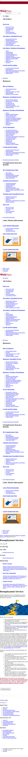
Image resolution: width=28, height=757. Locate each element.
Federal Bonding (9, 44)
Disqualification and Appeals (12, 175)
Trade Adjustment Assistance (12, 72)
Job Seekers (5, 16)
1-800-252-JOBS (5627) (8, 647)
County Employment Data (11, 249)
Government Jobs (10, 28)
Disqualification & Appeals (12, 132)
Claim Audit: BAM (10, 134)
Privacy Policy (6, 734)
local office (8, 646)
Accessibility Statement (8, 730)
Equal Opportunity (7, 731)
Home (1, 535)
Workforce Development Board (13, 57)
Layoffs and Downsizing (10, 65)
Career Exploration (10, 32)
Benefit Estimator (10, 174)
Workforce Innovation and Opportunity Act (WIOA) (16, 626)
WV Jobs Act (9, 102)
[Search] (10, 13)
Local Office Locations (11, 33)
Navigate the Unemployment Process (11, 715)
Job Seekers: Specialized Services (12, 36)
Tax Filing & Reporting (11, 137)
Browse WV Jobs (10, 27)
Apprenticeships (9, 29)
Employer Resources (10, 143)
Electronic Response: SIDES (12, 131)
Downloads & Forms (10, 187)
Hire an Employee (8, 86)
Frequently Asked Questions (12, 144)
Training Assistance (10, 198)
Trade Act (8, 60)
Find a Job (5, 707)
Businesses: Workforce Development (13, 110)
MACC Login (6, 268)
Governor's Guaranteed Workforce (13, 118)
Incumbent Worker (10, 103)
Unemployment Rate (10, 231)
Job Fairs (8, 30)
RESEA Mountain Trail (8, 558)
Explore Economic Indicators (12, 228)
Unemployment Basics (11, 183)
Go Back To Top (5, 689)
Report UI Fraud (9, 135)
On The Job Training (10, 117)
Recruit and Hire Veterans (11, 99)
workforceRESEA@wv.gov (20, 646)
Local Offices (9, 212)
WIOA (7, 51)
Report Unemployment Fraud (12, 188)
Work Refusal (9, 141)
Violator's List (9, 140)
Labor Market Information (9, 217)
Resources (8, 62)
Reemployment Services (8, 552)
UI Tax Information (9, 127)
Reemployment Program (11, 39)
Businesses (5, 78)
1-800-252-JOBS (4, 700)
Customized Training (10, 104)
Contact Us (5, 271)
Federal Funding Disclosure (9, 724)
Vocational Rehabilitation (11, 54)
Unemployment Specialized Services (13, 194)
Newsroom (5, 725)
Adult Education (9, 53)
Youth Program (9, 52)
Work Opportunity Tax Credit (12, 106)
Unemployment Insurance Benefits (11, 159)
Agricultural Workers (10, 42)
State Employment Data (10, 234)
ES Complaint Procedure (8, 732)
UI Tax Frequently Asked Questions (11, 711)
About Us (5, 720)
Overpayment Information (12, 176)
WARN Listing (9, 73)
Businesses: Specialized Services (12, 97)
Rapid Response (9, 69)
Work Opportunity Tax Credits (13, 45)
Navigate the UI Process (11, 130)
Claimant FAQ (9, 186)
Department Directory (8, 722)
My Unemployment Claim (10, 170)
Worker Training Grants (11, 115)
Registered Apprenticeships (12, 114)
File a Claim (8, 172)
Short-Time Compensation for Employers (15, 136)
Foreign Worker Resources (12, 41)
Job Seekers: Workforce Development (14, 48)
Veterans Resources (10, 40)
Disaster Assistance (10, 201)
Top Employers (9, 229)
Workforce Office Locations (12, 94)
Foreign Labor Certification (12, 101)
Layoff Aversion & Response (12, 68)
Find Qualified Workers (11, 89)
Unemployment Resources (10, 180)
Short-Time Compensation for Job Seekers (15, 70)
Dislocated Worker (10, 56)
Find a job (6, 24)
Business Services (10, 107)
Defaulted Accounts (10, 139)
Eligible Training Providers (12, 58)
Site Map (5, 735)
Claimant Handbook (10, 184)
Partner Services (9, 61)
